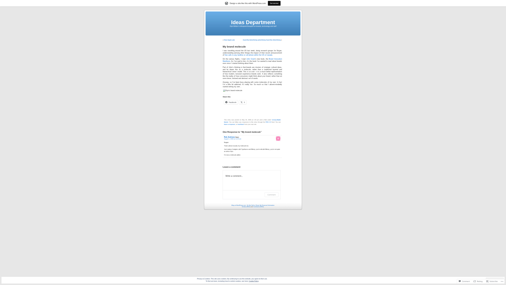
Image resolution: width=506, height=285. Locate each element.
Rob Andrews (229, 137)
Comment (271, 195)
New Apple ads (229, 40)
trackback (241, 124)
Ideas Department (253, 22)
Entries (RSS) (246, 206)
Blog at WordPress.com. (239, 205)
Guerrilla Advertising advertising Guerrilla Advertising (262, 40)
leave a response (229, 124)
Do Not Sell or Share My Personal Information (260, 205)
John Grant (250, 59)
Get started (274, 3)
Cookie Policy (254, 281)
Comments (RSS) (258, 206)
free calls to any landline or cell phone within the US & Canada (248, 55)
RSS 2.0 (268, 122)
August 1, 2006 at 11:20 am (232, 139)
